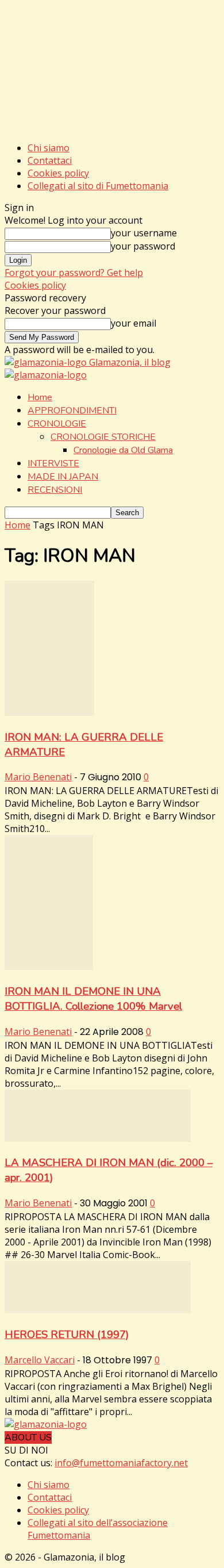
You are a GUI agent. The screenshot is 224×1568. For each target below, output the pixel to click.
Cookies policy (58, 173)
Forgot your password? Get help (74, 272)
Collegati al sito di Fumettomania (98, 185)
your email (133, 323)
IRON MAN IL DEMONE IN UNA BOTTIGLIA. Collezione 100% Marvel (93, 999)
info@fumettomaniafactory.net (121, 1462)
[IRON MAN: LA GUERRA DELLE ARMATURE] (49, 712)
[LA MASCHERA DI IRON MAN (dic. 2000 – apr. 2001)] (98, 1138)
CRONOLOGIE (57, 423)
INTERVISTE (53, 463)
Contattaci (50, 160)
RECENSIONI (55, 490)
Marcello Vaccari (40, 1360)
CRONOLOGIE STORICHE (103, 437)
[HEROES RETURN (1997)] (98, 1310)
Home (40, 397)
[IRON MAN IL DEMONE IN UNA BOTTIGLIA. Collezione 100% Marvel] (49, 966)
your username (144, 233)
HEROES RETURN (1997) (67, 1334)
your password (143, 246)
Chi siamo (48, 147)
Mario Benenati (38, 776)
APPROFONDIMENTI (72, 410)
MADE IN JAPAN (63, 476)
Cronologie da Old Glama (123, 450)
